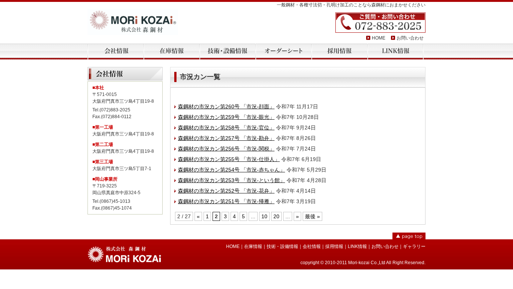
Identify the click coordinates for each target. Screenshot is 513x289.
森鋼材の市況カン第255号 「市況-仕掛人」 (229, 159)
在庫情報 (171, 51)
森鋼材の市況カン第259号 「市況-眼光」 (226, 117)
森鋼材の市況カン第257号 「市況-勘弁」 (226, 138)
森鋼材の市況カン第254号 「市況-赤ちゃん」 (231, 170)
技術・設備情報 (227, 51)
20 (276, 216)
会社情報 (116, 51)
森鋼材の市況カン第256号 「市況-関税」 (226, 149)
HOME (378, 38)
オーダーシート (283, 51)
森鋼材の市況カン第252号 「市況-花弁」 (226, 191)
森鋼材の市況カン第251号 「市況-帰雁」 (226, 201)
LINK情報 (395, 51)
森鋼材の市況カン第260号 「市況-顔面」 (226, 106)
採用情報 (339, 51)
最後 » (312, 216)
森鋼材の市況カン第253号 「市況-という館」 (231, 180)
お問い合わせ (410, 38)
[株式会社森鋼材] (133, 22)
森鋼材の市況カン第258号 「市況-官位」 (226, 128)
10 (264, 216)
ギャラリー (414, 246)
